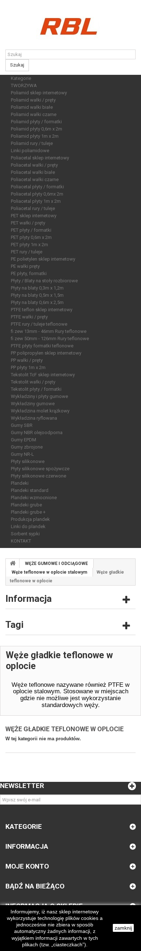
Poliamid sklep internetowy (39, 92)
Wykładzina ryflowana (34, 418)
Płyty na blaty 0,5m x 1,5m (37, 295)
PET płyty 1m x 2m (29, 244)
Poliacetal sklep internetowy (40, 157)
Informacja (28, 598)
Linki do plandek (28, 526)
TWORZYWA (24, 85)
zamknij (123, 928)
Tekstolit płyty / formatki (36, 389)
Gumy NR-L (22, 454)
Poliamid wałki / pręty (33, 100)
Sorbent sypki (25, 533)
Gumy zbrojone (27, 447)
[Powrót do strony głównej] (13, 563)
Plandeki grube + (28, 512)
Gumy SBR (22, 425)
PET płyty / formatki (31, 230)
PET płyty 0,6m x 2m (31, 237)
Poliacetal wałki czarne (35, 179)
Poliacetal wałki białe (33, 172)
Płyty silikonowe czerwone (38, 476)
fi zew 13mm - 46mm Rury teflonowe (48, 331)
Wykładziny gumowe (33, 403)
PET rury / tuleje (26, 251)
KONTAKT (21, 541)
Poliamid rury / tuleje (32, 143)
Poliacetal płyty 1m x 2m (36, 201)
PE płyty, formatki (29, 273)
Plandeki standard (29, 490)
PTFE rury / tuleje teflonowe (39, 324)
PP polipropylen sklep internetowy (46, 353)
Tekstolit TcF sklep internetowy (43, 374)
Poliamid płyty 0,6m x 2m (36, 129)
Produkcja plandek (30, 519)
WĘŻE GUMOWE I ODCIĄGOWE (56, 563)
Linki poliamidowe (30, 150)
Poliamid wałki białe (32, 107)
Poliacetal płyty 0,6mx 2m (37, 194)
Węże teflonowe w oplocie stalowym (49, 572)
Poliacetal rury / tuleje (33, 208)
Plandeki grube (26, 504)
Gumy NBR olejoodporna (37, 432)
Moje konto (27, 866)
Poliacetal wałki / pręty (34, 165)
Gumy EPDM (23, 439)
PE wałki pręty (25, 266)
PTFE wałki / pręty (29, 317)
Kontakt (8, 3)
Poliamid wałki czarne (33, 114)
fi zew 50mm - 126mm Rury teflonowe (50, 338)
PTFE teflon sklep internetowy (41, 309)
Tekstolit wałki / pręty (33, 382)
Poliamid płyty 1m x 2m (35, 136)
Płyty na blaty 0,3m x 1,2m (37, 288)
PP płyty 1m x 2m (28, 367)
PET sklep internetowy (33, 215)
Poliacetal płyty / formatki (37, 186)
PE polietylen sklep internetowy (43, 259)
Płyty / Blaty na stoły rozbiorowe (44, 280)
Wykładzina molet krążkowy (40, 411)
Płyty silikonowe (27, 461)
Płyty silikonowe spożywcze (40, 468)
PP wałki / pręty (27, 360)
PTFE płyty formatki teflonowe (42, 345)
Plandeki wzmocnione (34, 497)
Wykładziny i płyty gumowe (39, 396)
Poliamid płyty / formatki (36, 121)
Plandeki (20, 483)
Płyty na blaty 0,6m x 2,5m (37, 302)
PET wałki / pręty (28, 223)
